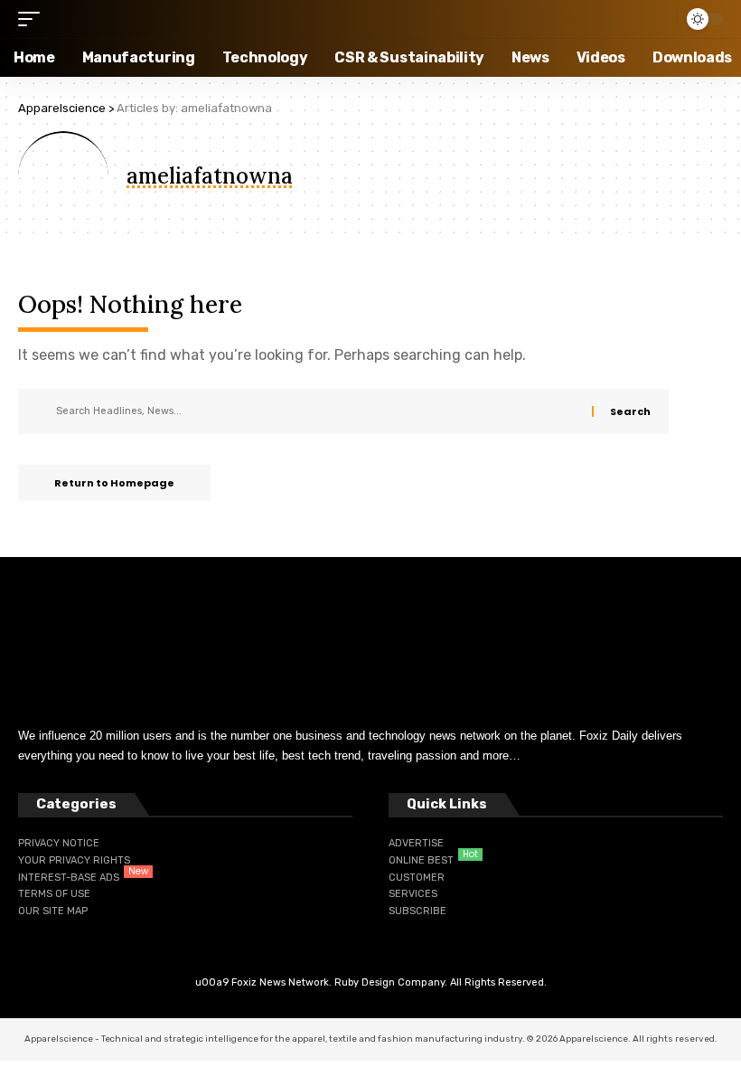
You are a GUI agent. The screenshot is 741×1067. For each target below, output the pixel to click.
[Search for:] (317, 411)
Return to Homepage (114, 483)
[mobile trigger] (33, 19)
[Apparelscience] (128, 19)
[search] (658, 19)
